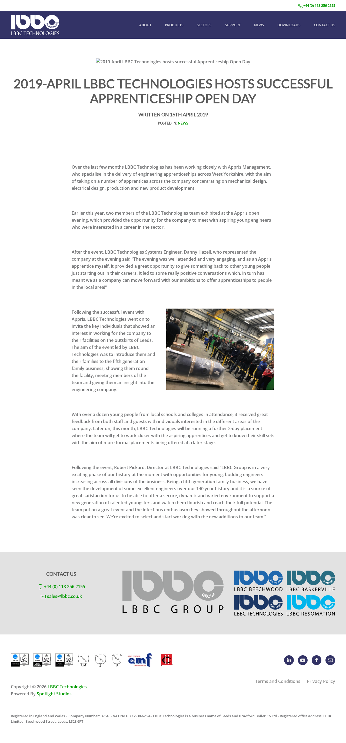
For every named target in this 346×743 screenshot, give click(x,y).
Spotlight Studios (54, 694)
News (259, 24)
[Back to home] (35, 25)
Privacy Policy (321, 681)
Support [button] (233, 24)
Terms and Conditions (277, 681)
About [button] (145, 24)
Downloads (288, 24)
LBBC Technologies (67, 687)
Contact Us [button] (324, 24)
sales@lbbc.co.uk (64, 596)
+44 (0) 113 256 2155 (319, 5)
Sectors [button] (204, 24)
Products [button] (174, 24)
